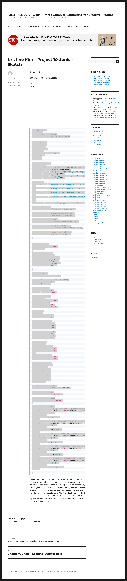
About (10, 26)
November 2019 (98, 134)
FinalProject (97, 158)
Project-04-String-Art (100, 192)
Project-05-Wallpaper (100, 194)
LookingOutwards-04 (100, 167)
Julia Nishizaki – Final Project (102, 80)
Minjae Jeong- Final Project (102, 78)
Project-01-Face (98, 185)
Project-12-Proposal (99, 210)
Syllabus (18, 26)
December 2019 (98, 132)
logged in (21, 521)
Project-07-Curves (99, 198)
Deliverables (32, 26)
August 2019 (97, 140)
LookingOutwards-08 (100, 175)
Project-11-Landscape (100, 208)
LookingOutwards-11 (99, 181)
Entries (97, 239)
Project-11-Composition (100, 206)
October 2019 (97, 136)
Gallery (86, 26)
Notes (44, 26)
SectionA (96, 212)
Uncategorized (98, 223)
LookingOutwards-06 (100, 171)
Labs (76, 26)
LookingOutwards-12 (100, 183)
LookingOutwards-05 (100, 169)
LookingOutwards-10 (100, 179)
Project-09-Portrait (99, 200)
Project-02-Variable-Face (101, 187)
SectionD (11, 87)
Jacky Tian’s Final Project (101, 84)
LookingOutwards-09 (100, 177)
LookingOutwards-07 (100, 173)
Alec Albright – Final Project (102, 76)
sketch (32, 83)
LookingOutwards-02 (100, 163)
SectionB (96, 215)
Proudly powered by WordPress (67, 571)
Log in (95, 237)
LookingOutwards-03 (100, 165)
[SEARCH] (117, 61)
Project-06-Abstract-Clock (101, 196)
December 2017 (98, 144)
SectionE (96, 221)
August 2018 (97, 142)
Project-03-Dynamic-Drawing (102, 190)
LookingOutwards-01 (100, 160)
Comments (98, 241)
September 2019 (98, 138)
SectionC (96, 217)
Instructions (56, 26)
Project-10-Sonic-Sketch (16, 85)
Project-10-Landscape (100, 202)
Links (68, 26)
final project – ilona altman (102, 82)
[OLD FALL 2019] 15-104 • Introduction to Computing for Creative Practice (60, 15)
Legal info (94, 258)
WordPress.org (98, 243)
